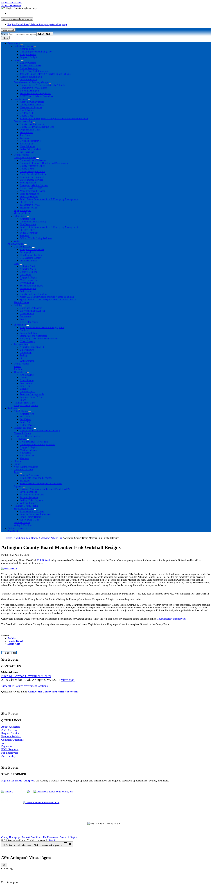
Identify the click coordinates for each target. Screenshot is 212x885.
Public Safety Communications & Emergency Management (49, 199)
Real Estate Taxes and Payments (36, 478)
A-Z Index (12, 530)
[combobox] (17, 19)
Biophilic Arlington (29, 90)
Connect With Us (28, 271)
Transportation (21, 344)
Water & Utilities (22, 522)
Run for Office (27, 455)
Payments (18, 486)
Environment (20, 324)
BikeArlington (27, 349)
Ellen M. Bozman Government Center (26, 676)
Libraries (24, 388)
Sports (23, 400)
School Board (26, 132)
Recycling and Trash (24, 508)
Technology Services (30, 205)
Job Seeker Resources (30, 65)
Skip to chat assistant (11, 2)
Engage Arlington (22, 210)
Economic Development (32, 177)
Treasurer (24, 138)
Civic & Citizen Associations (34, 441)
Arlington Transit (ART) (32, 347)
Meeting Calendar (22, 213)
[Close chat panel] (4, 865)
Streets (23, 358)
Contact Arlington (68, 837)
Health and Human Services (27, 436)
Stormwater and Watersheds (33, 335)
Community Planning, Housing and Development (44, 163)
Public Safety (20, 216)
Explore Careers (28, 62)
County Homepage (10, 837)
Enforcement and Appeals (32, 310)
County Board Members (32, 104)
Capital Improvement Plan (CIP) (36, 51)
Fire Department (28, 182)
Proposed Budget (28, 57)
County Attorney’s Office (32, 166)
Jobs (3, 742)
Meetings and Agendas (31, 107)
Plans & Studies (21, 302)
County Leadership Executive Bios (37, 127)
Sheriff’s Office (27, 202)
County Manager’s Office (32, 171)
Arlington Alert (27, 218)
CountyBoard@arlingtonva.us (171, 618)
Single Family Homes (30, 517)
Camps (23, 377)
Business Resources (17, 528)
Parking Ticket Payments (32, 500)
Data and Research (23, 246)
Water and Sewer (28, 503)
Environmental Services (31, 179)
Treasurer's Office (28, 207)
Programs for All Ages (31, 397)
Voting (17, 241)
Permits (23, 319)
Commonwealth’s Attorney (33, 221)
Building (18, 305)
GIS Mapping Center (30, 257)
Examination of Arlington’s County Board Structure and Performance (54, 118)
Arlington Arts (27, 413)
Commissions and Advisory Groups (31, 82)
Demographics (27, 252)
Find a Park (25, 386)
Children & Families (24, 427)
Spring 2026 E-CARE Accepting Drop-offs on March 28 (48, 299)
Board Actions (27, 110)
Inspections (25, 316)
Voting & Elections (23, 525)
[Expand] (21, 44)
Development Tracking (31, 255)
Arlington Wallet (28, 54)
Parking (23, 355)
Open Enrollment (28, 79)
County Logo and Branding (33, 294)
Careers (17, 60)
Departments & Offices (25, 157)
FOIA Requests (9, 749)
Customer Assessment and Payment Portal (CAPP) (45, 489)
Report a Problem (11, 736)
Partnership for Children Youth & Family (40, 430)
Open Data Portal (28, 260)
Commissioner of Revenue (33, 160)
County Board (21, 99)
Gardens (24, 330)
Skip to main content (11, 5)
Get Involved (26, 113)
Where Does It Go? (29, 519)
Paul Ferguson (27, 152)
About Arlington (15, 244)
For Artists (25, 416)
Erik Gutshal (43, 560)
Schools (17, 366)
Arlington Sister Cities (24, 402)
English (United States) (37, 13)
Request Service (10, 733)
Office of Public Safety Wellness (36, 238)
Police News (26, 291)
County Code (26, 115)
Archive (11, 638)
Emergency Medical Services (34, 185)
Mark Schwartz (27, 146)
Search (4, 34)
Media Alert (13, 643)
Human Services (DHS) (31, 188)
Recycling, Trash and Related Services (39, 338)
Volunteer (24, 235)
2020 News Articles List (51, 538)
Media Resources (28, 280)
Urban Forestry (27, 341)
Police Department (29, 196)
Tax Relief (25, 480)
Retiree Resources (29, 68)
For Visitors (25, 419)
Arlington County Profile (32, 249)
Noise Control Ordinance (26, 466)
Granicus (53, 840)
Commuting (26, 352)
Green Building (27, 313)
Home (9, 538)
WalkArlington (27, 361)
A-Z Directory (9, 729)
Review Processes (29, 322)
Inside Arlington (28, 288)
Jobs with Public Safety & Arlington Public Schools (45, 74)
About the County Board (32, 101)
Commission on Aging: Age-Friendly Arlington (43, 85)
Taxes (16, 472)
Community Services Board (33, 88)
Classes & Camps (22, 433)
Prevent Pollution (28, 333)
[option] (109, 13)
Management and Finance (32, 191)
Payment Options (28, 491)
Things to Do (20, 372)
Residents (12, 408)
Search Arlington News (31, 285)
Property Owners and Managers (35, 514)
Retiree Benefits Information (34, 71)
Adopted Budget (28, 49)
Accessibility (8, 755)
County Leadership (23, 121)
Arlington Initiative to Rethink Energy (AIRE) (42, 327)
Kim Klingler (26, 143)
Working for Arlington (31, 76)
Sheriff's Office (27, 230)
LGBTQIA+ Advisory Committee (36, 96)
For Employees (9, 752)
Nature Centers (27, 391)
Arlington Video (28, 269)
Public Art (25, 422)
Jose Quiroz (26, 135)
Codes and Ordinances (31, 308)
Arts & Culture (27, 374)
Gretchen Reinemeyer (30, 140)
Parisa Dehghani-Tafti (30, 149)
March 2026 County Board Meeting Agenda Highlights (47, 296)
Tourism (18, 369)
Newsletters (25, 274)
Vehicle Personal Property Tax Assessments (41, 483)
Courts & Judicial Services (33, 174)
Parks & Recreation (29, 193)
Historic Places (27, 425)
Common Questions (12, 739)
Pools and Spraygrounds (32, 394)
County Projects (21, 154)
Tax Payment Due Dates (32, 494)
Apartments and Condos (32, 511)
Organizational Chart (30, 129)
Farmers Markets (28, 383)
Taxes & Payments (29, 497)
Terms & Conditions (31, 837)
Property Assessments (30, 475)
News (16, 263)
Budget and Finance (23, 46)
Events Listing (27, 283)
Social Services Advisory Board (35, 93)
